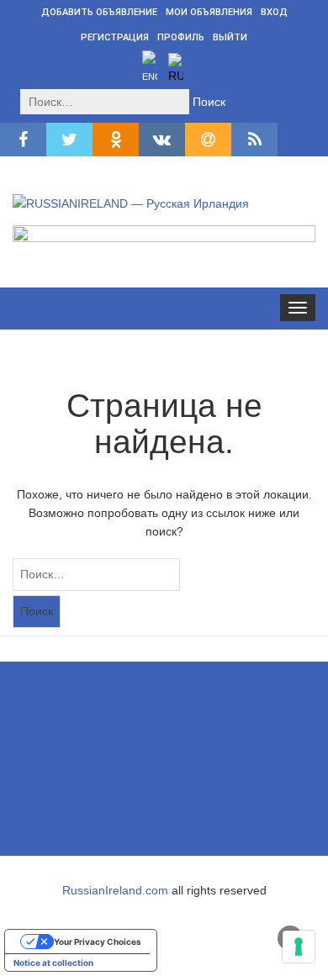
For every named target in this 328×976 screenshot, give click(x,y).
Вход (274, 12)
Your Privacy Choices (97, 941)
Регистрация (115, 37)
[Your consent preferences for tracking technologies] (299, 947)
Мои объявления (209, 12)
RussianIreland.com (115, 890)
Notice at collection (53, 963)
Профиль (180, 37)
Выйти (230, 37)
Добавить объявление (99, 12)
